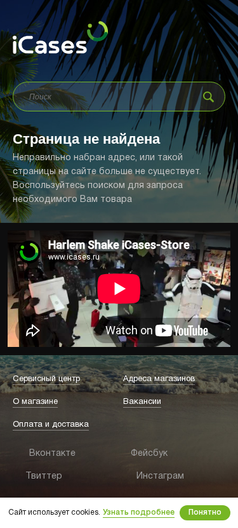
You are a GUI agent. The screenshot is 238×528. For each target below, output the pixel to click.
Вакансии (142, 402)
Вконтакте (33, 453)
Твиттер (31, 476)
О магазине (35, 402)
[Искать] (208, 96)
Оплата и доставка (51, 425)
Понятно (204, 512)
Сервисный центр (46, 379)
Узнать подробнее (139, 512)
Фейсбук (140, 453)
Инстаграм (143, 476)
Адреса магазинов (159, 379)
